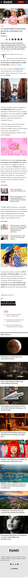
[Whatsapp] (7, 39)
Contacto (18, 557)
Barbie (3, 302)
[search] (26, 2)
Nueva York (11, 302)
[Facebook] (12, 39)
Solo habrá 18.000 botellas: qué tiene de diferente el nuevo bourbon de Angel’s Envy (13, 434)
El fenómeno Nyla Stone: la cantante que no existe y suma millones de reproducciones (14, 537)
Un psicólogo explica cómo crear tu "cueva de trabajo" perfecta (17, 237)
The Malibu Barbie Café (8, 304)
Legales (14, 557)
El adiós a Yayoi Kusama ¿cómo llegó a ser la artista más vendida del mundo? (14, 460)
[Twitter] (10, 39)
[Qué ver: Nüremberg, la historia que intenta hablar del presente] (14, 371)
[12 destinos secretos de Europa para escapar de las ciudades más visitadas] (14, 500)
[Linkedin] (21, 39)
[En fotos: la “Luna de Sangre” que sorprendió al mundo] (14, 346)
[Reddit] (15, 39)
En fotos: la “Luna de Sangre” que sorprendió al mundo (11, 357)
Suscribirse (20, 1)
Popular (6, 311)
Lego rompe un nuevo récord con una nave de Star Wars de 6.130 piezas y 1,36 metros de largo (13, 408)
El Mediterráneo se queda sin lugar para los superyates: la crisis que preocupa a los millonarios (13, 486)
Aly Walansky (4, 35)
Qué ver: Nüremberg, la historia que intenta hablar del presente (12, 382)
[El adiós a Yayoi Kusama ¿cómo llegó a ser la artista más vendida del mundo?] (14, 449)
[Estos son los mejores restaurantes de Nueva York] (4, 190)
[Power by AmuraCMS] (14, 568)
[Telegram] (18, 39)
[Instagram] (15, 564)
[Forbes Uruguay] (8, 2)
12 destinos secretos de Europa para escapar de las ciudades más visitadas (13, 511)
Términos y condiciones (6, 557)
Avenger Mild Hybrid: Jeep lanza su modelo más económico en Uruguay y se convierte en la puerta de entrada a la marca (14, 315)
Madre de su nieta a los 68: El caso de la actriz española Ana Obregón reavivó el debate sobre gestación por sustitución (18, 228)
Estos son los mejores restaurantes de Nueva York (17, 190)
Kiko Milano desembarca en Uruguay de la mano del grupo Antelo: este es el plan (15, 325)
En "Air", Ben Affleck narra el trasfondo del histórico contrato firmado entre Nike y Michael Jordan (18, 199)
